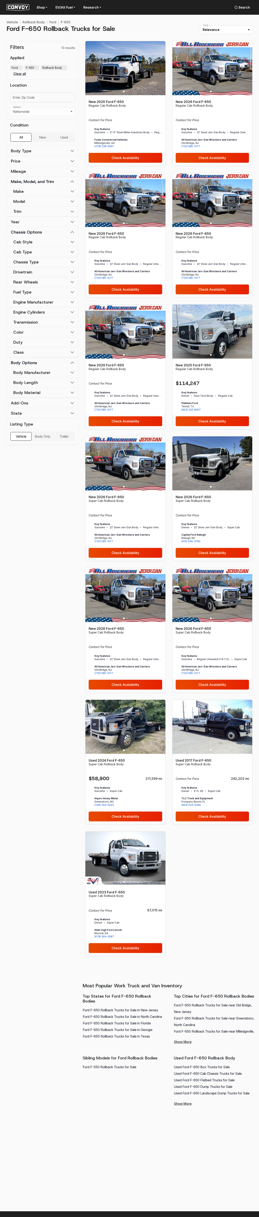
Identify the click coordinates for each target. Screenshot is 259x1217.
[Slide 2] (127, 91)
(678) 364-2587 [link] (104, 936)
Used (64, 137)
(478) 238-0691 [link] (103, 146)
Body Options (24, 362)
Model (19, 201)
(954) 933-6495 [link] (191, 804)
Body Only (42, 436)
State (16, 413)
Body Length (25, 382)
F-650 (65, 22)
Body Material (26, 392)
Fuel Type (22, 292)
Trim (17, 211)
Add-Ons (19, 403)
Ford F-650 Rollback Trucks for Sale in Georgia (117, 1030)
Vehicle (12, 22)
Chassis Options (26, 232)
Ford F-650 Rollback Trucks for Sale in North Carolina (122, 1017)
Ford (52, 22)
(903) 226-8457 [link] (191, 409)
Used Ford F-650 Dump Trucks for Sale (203, 1087)
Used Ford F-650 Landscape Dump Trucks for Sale (212, 1093)
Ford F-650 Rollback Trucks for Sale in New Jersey (120, 1010)
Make (18, 191)
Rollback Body (34, 22)
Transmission (25, 322)
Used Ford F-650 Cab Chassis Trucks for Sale (208, 1073)
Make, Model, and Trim (32, 181)
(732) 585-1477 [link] (190, 146)
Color (18, 332)
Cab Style (23, 242)
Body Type (21, 151)
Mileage (18, 171)
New (42, 137)
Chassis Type (26, 262)
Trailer (64, 436)
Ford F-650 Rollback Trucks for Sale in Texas (116, 1036)
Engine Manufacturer (33, 302)
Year (15, 222)
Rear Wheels (25, 282)
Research (91, 7)
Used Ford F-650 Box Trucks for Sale (202, 1067)
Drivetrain (22, 272)
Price (15, 161)
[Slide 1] (124, 91)
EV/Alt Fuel (64, 7)
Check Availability (125, 158)
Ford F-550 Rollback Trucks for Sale (109, 1067)
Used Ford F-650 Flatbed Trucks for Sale (204, 1080)
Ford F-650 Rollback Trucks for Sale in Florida (117, 1023)
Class (18, 352)
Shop (41, 7)
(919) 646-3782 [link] (190, 541)
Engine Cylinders (29, 312)
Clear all (19, 74)
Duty (18, 342)
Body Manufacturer (32, 372)
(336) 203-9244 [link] (104, 804)
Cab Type (22, 252)
